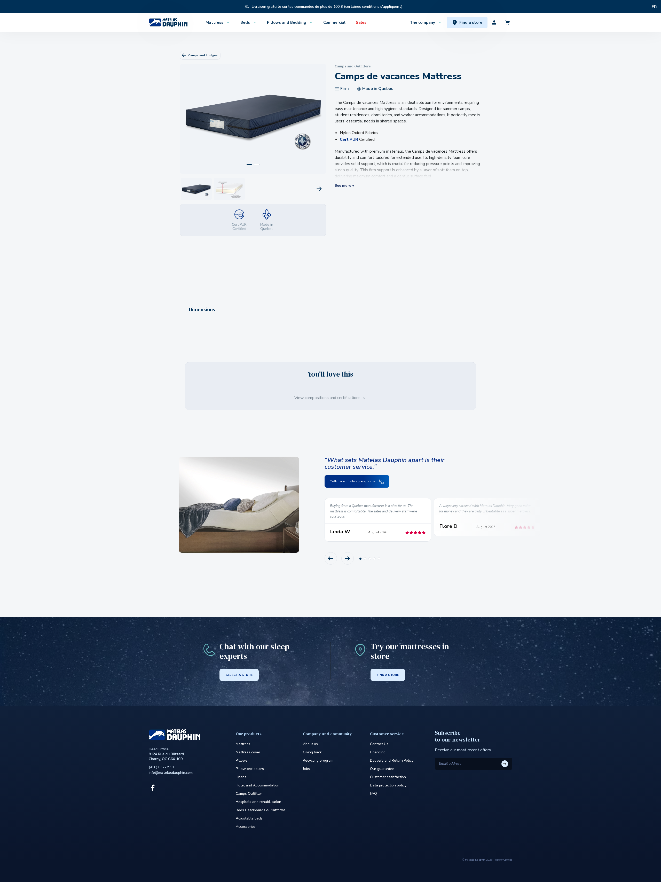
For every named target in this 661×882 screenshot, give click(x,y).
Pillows (242, 760)
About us (310, 743)
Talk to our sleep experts (353, 481)
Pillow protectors (250, 768)
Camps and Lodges (203, 55)
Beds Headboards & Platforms (261, 810)
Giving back (312, 752)
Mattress (243, 743)
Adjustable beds (249, 818)
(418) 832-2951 (161, 767)
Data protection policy (388, 785)
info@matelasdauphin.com (171, 772)
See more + (345, 186)
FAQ (373, 793)
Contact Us (379, 743)
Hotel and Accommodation (257, 785)
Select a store (239, 675)
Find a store (388, 675)
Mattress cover (248, 752)
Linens (241, 777)
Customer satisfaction (388, 777)
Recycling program (318, 760)
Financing (377, 752)
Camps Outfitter (249, 793)
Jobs (306, 768)
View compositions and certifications (327, 398)
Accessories (246, 826)
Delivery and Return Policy (391, 760)
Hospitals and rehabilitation (258, 801)
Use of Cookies (503, 859)
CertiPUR (349, 139)
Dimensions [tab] (202, 309)
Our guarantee (382, 768)
